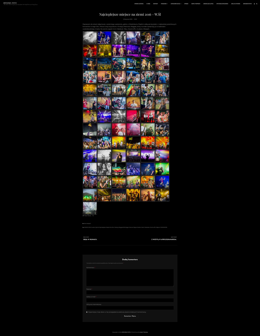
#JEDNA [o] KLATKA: (208, 3)
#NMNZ (86, 227)
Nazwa (89, 289)
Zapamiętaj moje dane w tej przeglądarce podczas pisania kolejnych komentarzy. (117, 312)
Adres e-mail (91, 297)
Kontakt (155, 3)
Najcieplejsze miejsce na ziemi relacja (109, 227)
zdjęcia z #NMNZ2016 (161, 227)
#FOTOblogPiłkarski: (222, 3)
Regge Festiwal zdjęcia (131, 227)
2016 (89, 227)
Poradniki (164, 3)
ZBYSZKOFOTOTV (247, 3)
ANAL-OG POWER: (235, 3)
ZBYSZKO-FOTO (10, 3)
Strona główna (138, 3)
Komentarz (90, 267)
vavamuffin (153, 227)
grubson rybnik (95, 227)
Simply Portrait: (195, 3)
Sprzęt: (186, 3)
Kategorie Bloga (175, 3)
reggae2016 (122, 227)
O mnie (148, 3)
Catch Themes (144, 332)
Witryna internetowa (93, 304)
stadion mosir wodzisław (143, 227)
